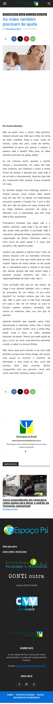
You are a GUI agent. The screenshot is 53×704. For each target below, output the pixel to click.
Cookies (10, 694)
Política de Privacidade (25, 694)
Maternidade (41, 14)
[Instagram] (26, 684)
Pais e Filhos (31, 14)
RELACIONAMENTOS (10, 14)
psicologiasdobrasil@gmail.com (30, 666)
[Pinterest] (26, 39)
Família (22, 14)
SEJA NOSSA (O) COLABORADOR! (26, 697)
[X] (20, 39)
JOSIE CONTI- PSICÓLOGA (14, 551)
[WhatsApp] (32, 39)
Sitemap (40, 694)
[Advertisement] (26, 96)
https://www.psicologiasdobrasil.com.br (26, 440)
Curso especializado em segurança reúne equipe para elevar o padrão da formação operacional (26, 502)
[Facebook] (14, 39)
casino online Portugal (26, 585)
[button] (4, 3)
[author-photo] (26, 433)
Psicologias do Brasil (13, 29)
